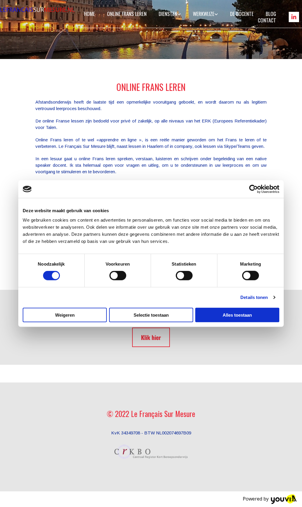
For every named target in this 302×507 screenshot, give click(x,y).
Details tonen (254, 297)
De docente (242, 13)
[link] (167, 13)
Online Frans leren (127, 13)
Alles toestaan (237, 314)
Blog (271, 13)
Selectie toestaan (151, 314)
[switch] (117, 275)
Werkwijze (203, 13)
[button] (151, 337)
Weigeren (65, 314)
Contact (267, 20)
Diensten (168, 13)
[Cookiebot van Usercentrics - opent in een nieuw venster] (253, 189)
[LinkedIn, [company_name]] (294, 17)
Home (89, 13)
